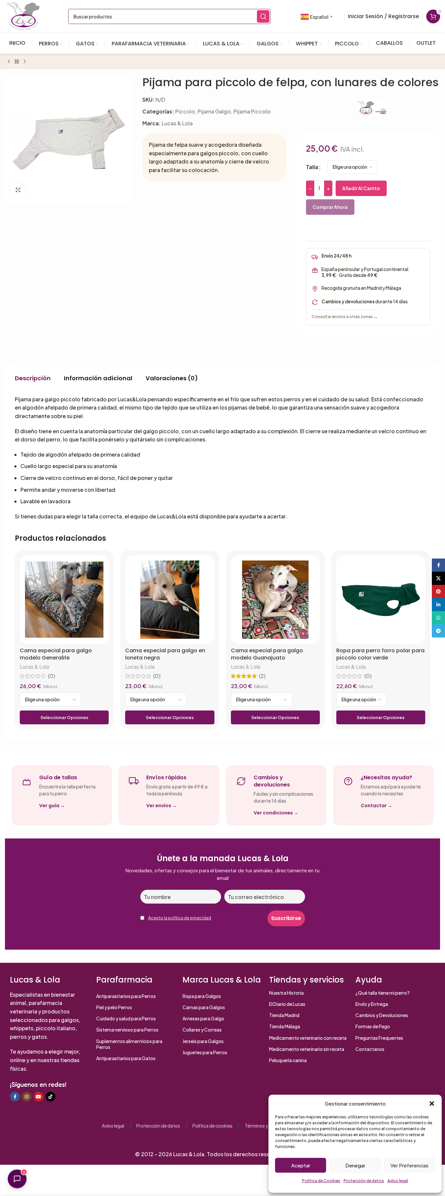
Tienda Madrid (284, 1015)
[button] (432, 1103)
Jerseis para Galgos (203, 1041)
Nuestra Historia (286, 993)
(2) (262, 676)
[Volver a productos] (17, 62)
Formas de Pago (372, 1026)
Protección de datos (364, 1180)
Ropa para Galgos (201, 996)
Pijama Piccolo (252, 111)
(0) (51, 676)
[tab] (33, 378)
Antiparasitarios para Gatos (125, 1058)
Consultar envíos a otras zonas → (345, 316)
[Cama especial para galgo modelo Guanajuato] (275, 599)
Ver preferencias (409, 1165)
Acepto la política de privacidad (179, 917)
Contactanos (369, 1049)
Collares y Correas (202, 1030)
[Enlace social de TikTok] (50, 1097)
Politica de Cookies (321, 1180)
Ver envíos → (161, 805)
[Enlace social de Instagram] (27, 1097)
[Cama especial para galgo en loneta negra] (169, 599)
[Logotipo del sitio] (23, 15)
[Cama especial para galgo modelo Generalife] (64, 599)
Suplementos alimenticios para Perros (129, 1044)
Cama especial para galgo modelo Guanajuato (267, 654)
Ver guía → (52, 805)
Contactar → (376, 805)
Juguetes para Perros (204, 1052)
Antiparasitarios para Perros (126, 996)
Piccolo (185, 111)
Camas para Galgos (203, 1007)
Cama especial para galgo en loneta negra (165, 654)
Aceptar (300, 1165)
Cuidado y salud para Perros (126, 1018)
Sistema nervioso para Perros (127, 1030)
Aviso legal (397, 1180)
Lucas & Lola (177, 123)
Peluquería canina (288, 1060)
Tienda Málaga (284, 1026)
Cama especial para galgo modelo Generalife (56, 654)
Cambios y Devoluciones (381, 1015)
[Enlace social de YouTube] (38, 1097)
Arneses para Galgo (203, 1018)
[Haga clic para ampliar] (18, 190)
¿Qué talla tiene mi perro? (382, 993)
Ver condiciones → (276, 813)
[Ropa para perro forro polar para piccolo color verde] (380, 599)
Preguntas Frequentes (379, 1038)
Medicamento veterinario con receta (308, 1038)
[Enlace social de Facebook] (15, 1097)
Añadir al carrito (361, 188)
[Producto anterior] (9, 62)
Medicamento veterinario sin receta (306, 1049)
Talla (312, 166)
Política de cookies (212, 1126)
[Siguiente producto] (25, 62)
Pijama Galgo (214, 111)
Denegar (355, 1165)
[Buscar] (263, 16)
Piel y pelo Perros (114, 1007)
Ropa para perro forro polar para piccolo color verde (380, 654)
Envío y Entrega (371, 1004)
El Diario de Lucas (287, 1004)
